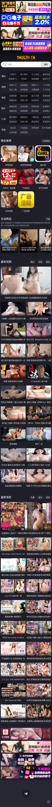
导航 (3, 129)
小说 (3, 119)
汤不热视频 (46, 127)
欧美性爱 (46, 95)
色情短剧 (24, 132)
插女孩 (13, 127)
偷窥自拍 (13, 106)
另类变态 (46, 100)
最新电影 (6, 497)
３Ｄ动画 (46, 85)
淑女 (40, 497)
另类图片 (46, 111)
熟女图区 (35, 111)
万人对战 (35, 74)
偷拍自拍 (24, 95)
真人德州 (24, 74)
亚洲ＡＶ (13, 85)
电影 (3, 97)
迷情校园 (13, 121)
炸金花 (24, 79)
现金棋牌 (35, 79)
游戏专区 (46, 74)
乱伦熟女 (35, 100)
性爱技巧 (46, 121)
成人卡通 (35, 95)
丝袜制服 (24, 89)
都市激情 (13, 117)
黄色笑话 (35, 121)
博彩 (3, 76)
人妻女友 (35, 117)
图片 (3, 108)
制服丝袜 (13, 100)
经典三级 (24, 100)
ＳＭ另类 (46, 89)
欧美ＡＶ (35, 85)
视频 (3, 86)
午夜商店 (24, 127)
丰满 (32, 497)
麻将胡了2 (13, 79)
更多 (48, 262)
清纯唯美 (24, 111)
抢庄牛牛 (46, 79)
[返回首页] (48, 801)
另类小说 (24, 121)
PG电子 (13, 74)
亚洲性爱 (13, 95)
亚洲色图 (24, 106)
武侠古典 (46, 117)
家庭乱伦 (24, 117)
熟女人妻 (13, 89)
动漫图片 (46, 106)
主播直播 (35, 89)
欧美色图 (35, 106)
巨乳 (40, 262)
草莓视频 (35, 127)
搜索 (46, 64)
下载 (48, 219)
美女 (32, 262)
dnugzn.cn (26, 57)
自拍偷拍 (24, 85)
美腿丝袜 (13, 111)
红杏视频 (13, 132)
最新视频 (6, 262)
